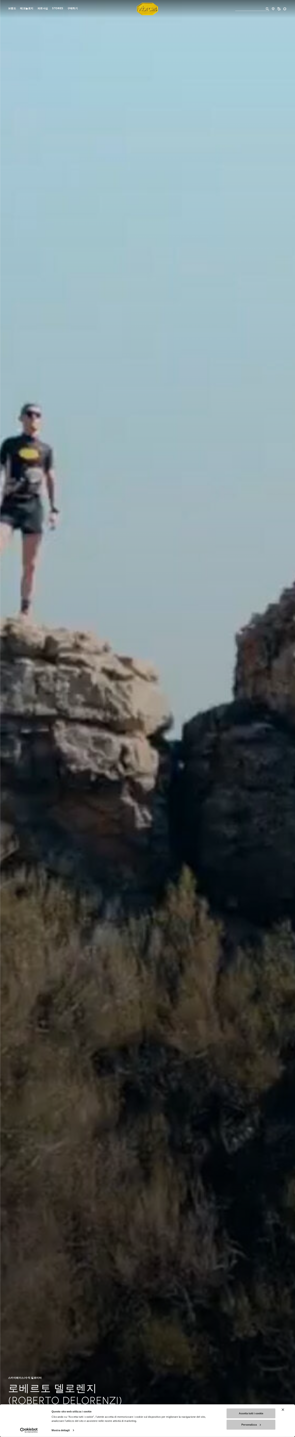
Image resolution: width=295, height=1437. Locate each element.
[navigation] (43, 9)
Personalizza (249, 1424)
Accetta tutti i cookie (251, 1413)
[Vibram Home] (147, 9)
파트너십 (43, 8)
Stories (57, 8)
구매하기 (72, 8)
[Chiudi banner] (283, 1409)
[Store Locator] (273, 9)
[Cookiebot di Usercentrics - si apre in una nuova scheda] (29, 1430)
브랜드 (12, 8)
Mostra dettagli (61, 1430)
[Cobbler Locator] (279, 9)
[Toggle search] (267, 9)
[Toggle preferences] (285, 9)
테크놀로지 (26, 8)
